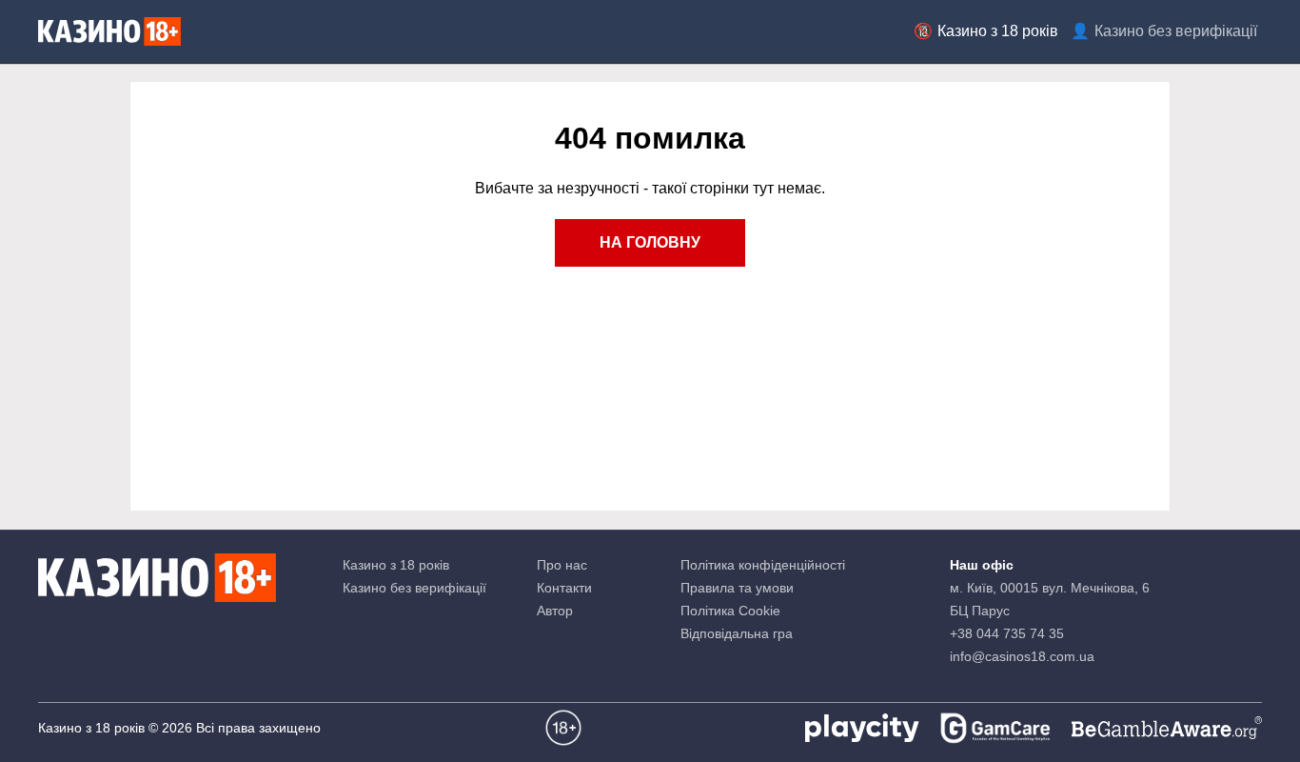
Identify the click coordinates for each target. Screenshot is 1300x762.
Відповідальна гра (736, 633)
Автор (555, 610)
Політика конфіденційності (762, 564)
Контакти (564, 587)
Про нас (562, 564)
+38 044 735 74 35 (1007, 633)
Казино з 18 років (997, 31)
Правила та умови (737, 587)
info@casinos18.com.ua (1022, 656)
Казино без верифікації (1175, 31)
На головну (650, 242)
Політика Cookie (730, 610)
